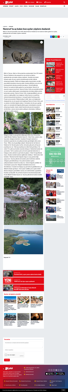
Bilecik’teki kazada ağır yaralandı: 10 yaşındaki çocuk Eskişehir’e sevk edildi (60, 124)
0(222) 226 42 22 (30, 371)
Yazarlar (48, 2)
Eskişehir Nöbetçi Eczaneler (12, 381)
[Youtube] (56, 370)
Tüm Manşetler (24, 385)
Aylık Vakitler (49, 165)
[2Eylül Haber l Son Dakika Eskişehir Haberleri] (8, 2)
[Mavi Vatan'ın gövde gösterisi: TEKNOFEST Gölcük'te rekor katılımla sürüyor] (10, 316)
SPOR (21, 6)
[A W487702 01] (23, 213)
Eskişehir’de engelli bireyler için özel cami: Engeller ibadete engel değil (59, 111)
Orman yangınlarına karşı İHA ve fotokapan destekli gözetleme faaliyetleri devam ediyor (23, 324)
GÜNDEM (5, 6)
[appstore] (50, 373)
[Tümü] (63, 104)
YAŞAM (37, 6)
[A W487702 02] (23, 123)
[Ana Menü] (64, 6)
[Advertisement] (34, 13)
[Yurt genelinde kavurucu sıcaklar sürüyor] (37, 316)
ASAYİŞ (17, 6)
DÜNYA (26, 6)
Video (40, 2)
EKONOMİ (31, 6)
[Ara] (64, 2)
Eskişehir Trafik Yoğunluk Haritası (56, 382)
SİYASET (11, 6)
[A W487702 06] (23, 190)
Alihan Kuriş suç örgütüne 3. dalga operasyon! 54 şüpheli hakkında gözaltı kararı (59, 117)
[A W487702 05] (23, 239)
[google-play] (60, 373)
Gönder (7, 360)
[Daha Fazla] (59, 37)
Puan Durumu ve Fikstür (11, 385)
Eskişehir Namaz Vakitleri (41, 381)
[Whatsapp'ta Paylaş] (56, 37)
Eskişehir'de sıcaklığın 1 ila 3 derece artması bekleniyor (37, 305)
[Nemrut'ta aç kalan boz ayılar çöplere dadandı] (23, 52)
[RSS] (61, 370)
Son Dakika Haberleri (40, 385)
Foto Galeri (30, 2)
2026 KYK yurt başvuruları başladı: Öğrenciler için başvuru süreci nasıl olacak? (59, 130)
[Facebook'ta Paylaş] (51, 37)
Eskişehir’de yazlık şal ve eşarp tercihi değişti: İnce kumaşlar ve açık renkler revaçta (60, 137)
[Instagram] (54, 370)
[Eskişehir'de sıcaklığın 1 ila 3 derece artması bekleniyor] (37, 299)
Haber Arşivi (54, 385)
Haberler (5, 26)
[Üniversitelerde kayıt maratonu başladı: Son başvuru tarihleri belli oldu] (23, 299)
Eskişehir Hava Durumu (26, 381)
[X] (51, 370)
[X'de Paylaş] (53, 37)
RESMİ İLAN (43, 6)
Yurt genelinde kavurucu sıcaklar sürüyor (35, 322)
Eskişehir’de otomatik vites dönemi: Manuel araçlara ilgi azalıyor (60, 143)
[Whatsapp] (59, 370)
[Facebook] (49, 370)
